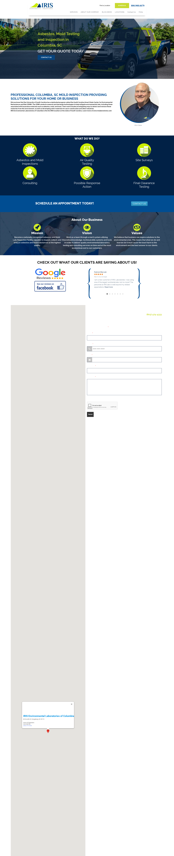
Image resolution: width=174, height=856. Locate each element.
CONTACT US (46, 57)
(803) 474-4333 (27, 725)
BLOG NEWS (107, 12)
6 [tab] (120, 293)
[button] (48, 731)
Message (91, 377)
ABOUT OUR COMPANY (90, 12)
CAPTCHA (91, 399)
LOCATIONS (119, 12)
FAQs (141, 12)
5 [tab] (117, 293)
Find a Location (105, 5)
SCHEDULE (122, 5)
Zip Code (91, 366)
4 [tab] (114, 293)
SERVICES (74, 12)
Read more (109, 287)
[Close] (71, 704)
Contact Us (131, 12)
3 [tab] (112, 293)
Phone (90, 344)
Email (89, 355)
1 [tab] (107, 293)
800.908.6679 (137, 5)
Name (90, 333)
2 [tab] (109, 293)
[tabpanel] (115, 279)
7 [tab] (122, 293)
